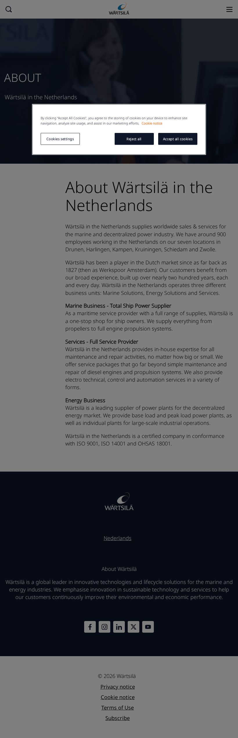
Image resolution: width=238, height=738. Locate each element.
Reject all (134, 139)
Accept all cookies (177, 139)
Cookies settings (60, 139)
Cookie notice (152, 123)
